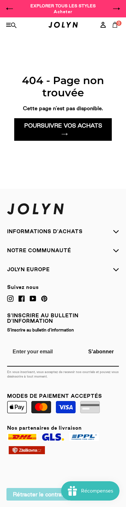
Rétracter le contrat (38, 494)
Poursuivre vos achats (63, 125)
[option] (63, 8)
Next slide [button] (116, 8)
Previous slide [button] (9, 8)
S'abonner (101, 351)
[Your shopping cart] (116, 31)
